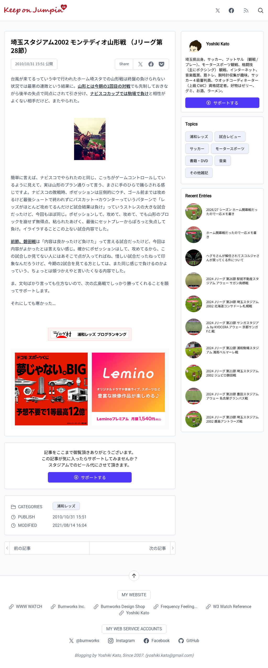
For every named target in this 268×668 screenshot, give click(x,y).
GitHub (192, 640)
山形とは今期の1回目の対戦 (104, 86)
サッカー (197, 148)
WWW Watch (29, 606)
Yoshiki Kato (137, 612)
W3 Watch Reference (232, 606)
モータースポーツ (229, 148)
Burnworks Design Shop (123, 606)
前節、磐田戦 (23, 241)
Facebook (161, 640)
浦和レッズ (66, 505)
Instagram (125, 640)
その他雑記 (199, 172)
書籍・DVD (199, 160)
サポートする (93, 477)
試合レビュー (230, 136)
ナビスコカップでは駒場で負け (119, 93)
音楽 (222, 160)
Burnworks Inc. (71, 606)
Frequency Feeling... (179, 606)
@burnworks (87, 640)
